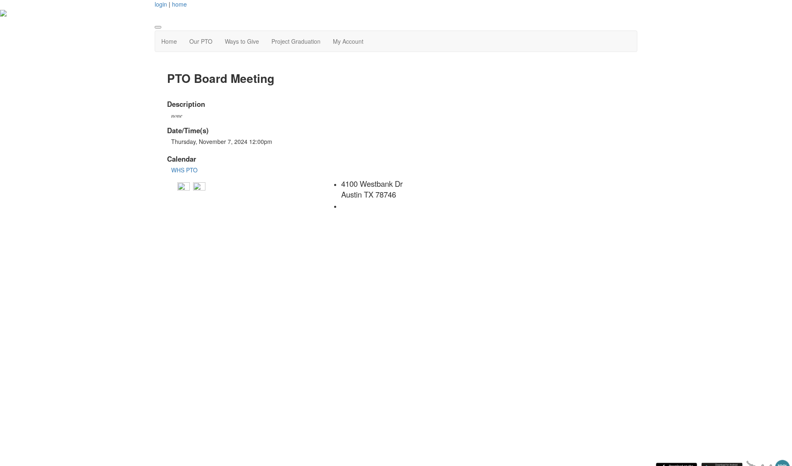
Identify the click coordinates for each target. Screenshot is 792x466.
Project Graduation (296, 41)
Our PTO (200, 41)
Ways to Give (242, 41)
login (161, 4)
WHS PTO (184, 170)
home (179, 4)
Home (169, 41)
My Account (348, 41)
